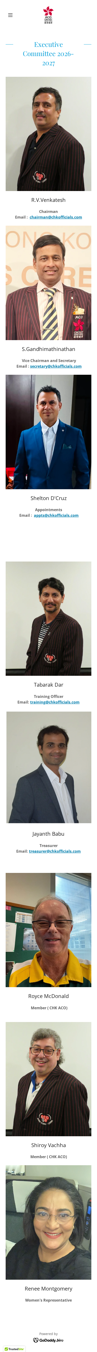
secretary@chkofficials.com (56, 366)
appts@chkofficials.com (56, 515)
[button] (12, 15)
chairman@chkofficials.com (56, 217)
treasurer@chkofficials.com (55, 851)
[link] (48, 15)
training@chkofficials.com (55, 702)
